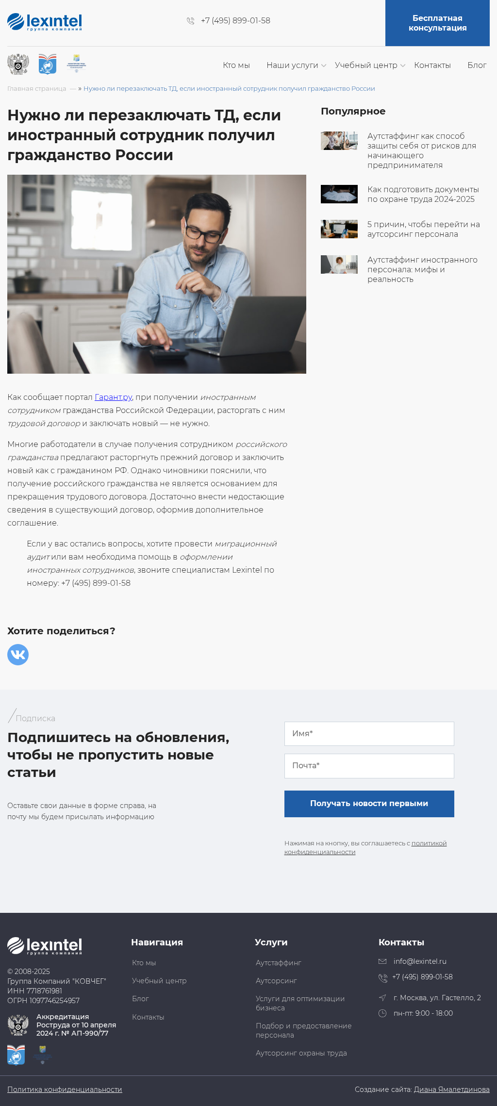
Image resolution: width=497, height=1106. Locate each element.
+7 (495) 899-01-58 (235, 21)
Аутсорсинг (276, 980)
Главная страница (36, 88)
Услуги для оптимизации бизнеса (300, 1003)
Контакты (432, 65)
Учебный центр (366, 65)
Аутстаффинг (278, 962)
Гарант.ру (113, 397)
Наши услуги (292, 65)
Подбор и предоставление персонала (304, 1030)
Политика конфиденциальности (64, 1090)
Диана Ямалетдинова (452, 1090)
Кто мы (236, 65)
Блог (476, 65)
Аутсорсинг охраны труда (301, 1053)
